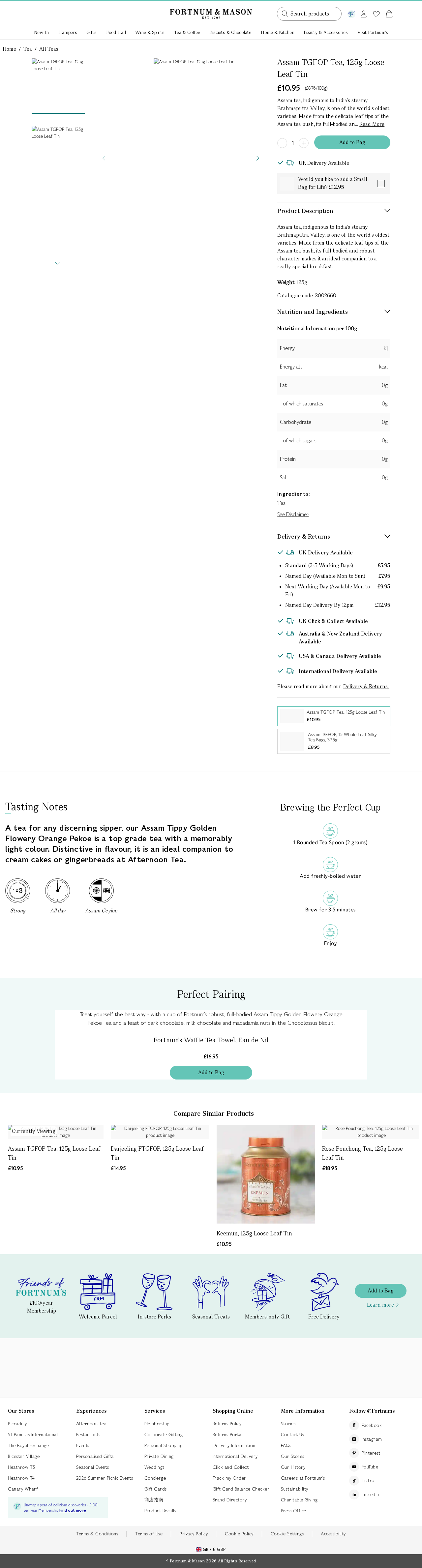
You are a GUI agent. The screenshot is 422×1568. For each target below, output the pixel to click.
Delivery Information (234, 1445)
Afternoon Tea (91, 1424)
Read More (371, 124)
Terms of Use (149, 1534)
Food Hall (116, 32)
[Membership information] (351, 13)
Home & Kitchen (277, 32)
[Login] (364, 12)
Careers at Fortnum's (303, 1478)
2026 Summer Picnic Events (104, 1478)
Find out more (72, 1510)
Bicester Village (24, 1456)
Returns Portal (228, 1434)
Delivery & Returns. (366, 686)
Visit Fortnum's (372, 32)
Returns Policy (227, 1424)
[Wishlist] (376, 14)
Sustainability (294, 1489)
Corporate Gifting (163, 1434)
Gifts (91, 32)
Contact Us (292, 1434)
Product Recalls (160, 1511)
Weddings (154, 1467)
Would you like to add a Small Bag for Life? (332, 183)
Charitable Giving (299, 1500)
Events (82, 1445)
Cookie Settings (287, 1534)
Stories (288, 1424)
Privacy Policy (194, 1534)
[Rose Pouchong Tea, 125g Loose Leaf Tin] (371, 1132)
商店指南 (154, 1500)
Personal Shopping (163, 1445)
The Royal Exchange (28, 1445)
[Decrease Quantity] (282, 143)
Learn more (380, 1304)
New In (41, 32)
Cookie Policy (239, 1534)
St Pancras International (33, 1434)
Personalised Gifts (95, 1456)
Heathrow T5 (21, 1467)
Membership (156, 1424)
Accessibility (333, 1534)
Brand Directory (230, 1500)
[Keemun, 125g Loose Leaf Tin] (266, 1174)
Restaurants (88, 1434)
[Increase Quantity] (304, 143)
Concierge (155, 1478)
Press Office (293, 1511)
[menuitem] (41, 33)
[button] (375, 6)
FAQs (286, 1445)
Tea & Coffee (187, 32)
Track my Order (229, 1478)
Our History (293, 1467)
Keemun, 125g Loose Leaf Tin (254, 1233)
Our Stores (292, 1456)
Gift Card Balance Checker (241, 1489)
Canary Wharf (23, 1489)
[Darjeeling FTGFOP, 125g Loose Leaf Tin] (160, 1132)
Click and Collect (231, 1467)
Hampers (67, 32)
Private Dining (159, 1456)
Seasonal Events (92, 1467)
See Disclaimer (293, 514)
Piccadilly (17, 1424)
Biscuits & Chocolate (230, 32)
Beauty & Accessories (326, 32)
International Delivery (235, 1456)
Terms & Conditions (97, 1534)
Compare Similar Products (213, 1113)
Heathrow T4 (21, 1478)
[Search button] (285, 14)
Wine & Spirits (150, 32)
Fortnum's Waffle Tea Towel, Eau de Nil (211, 1040)
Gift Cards (155, 1489)
